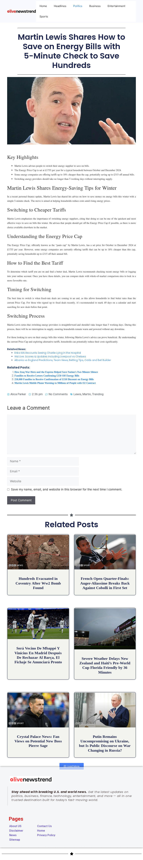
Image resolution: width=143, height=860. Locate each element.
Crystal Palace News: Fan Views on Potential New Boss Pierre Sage (38, 741)
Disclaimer (16, 830)
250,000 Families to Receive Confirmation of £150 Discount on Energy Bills (54, 379)
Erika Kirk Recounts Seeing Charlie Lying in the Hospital (47, 353)
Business (95, 6)
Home (43, 6)
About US (15, 826)
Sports (44, 16)
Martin (86, 394)
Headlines (60, 6)
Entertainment (116, 6)
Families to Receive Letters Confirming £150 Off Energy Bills (46, 375)
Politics (77, 6)
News (13, 835)
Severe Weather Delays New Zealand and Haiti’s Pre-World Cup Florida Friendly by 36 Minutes (104, 665)
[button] (71, 766)
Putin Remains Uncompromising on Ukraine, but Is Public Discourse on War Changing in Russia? (105, 743)
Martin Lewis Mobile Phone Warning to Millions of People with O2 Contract (55, 383)
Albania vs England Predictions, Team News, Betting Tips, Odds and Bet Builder (62, 360)
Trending (98, 394)
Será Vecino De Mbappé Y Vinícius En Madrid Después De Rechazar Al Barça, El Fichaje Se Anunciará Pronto (38, 655)
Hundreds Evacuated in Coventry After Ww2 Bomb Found (38, 583)
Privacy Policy (46, 835)
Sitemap (14, 839)
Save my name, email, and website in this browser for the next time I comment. (66, 489)
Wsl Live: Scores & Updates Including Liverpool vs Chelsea (50, 356)
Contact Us (44, 826)
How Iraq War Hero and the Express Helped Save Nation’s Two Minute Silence (56, 372)
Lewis (77, 394)
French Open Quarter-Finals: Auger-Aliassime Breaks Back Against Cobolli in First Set (105, 583)
